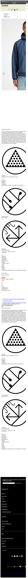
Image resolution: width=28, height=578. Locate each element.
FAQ (3, 498)
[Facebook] (19, 556)
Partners (3, 543)
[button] (5, 252)
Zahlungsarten (4, 509)
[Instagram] (12, 556)
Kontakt (3, 493)
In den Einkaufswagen (7, 305)
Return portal (4, 504)
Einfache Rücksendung (8, 300)
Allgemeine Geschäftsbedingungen (19, 573)
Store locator (4, 496)
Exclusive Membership (6, 511)
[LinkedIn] (22, 556)
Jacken (5, 15)
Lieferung (4, 501)
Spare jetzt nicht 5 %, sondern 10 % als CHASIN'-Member (15, 302)
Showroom (4, 540)
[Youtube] (17, 556)
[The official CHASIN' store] (5, 6)
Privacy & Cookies (7, 573)
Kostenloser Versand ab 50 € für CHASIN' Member (13, 299)
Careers (3, 526)
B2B (3, 529)
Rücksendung (4, 506)
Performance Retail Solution (7, 538)
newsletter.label (18, 483)
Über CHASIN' (5, 521)
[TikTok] (14, 556)
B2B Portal (4, 546)
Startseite (6, 13)
